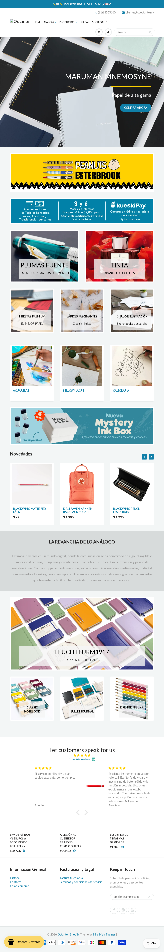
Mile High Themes (104, 934)
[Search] (150, 32)
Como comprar (19, 886)
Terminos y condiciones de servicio (81, 882)
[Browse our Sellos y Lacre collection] (82, 365)
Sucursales (99, 22)
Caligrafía (121, 390)
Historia (15, 878)
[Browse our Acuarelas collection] (32, 365)
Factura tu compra (71, 878)
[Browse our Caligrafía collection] (132, 365)
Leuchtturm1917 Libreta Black (131, 510)
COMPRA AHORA (135, 107)
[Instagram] (123, 910)
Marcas (49, 22)
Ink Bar (84, 22)
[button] (79, 812)
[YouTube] (132, 910)
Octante (63, 934)
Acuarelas (21, 390)
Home (37, 22)
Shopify (74, 934)
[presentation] (144, 457)
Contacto (15, 882)
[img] (82, 755)
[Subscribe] (149, 897)
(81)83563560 (107, 12)
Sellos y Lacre (73, 390)
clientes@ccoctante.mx (140, 12)
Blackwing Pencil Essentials (76, 510)
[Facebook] (114, 910)
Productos (66, 22)
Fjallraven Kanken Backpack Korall (27, 510)
